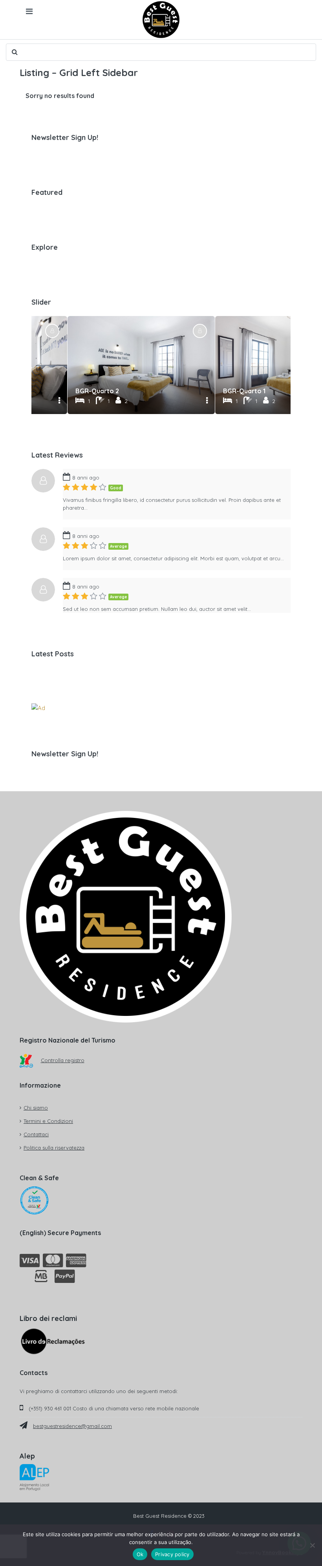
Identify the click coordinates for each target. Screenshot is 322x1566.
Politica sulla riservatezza (54, 1148)
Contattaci (36, 1134)
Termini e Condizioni (48, 1121)
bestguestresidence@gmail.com (72, 1426)
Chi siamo (36, 1108)
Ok (140, 1554)
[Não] (312, 1545)
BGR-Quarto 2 (97, 391)
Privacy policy (172, 1554)
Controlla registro (62, 1060)
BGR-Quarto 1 (244, 391)
